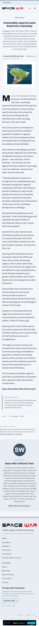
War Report (6, 550)
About (4, 567)
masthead (18, 434)
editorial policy (19, 501)
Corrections (7, 578)
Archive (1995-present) (11, 558)
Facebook (14, 416)
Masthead (6, 571)
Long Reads (6, 554)
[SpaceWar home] (12, 8)
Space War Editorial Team (14, 56)
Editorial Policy (8, 575)
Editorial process (31, 56)
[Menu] (35, 8)
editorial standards (6, 434)
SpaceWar (6, 542)
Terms (28, 615)
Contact (5, 582)
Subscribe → (11, 601)
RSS (13, 605)
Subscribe (7, 2)
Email (22, 416)
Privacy (21, 615)
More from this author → (20, 505)
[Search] (30, 8)
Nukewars (6, 546)
